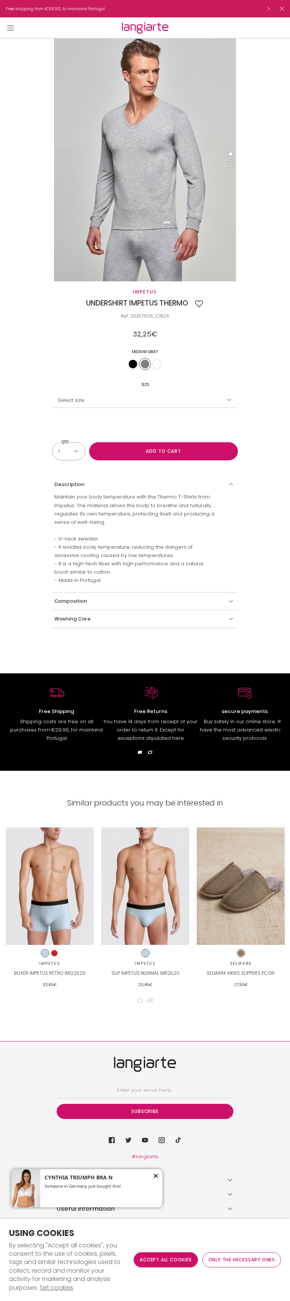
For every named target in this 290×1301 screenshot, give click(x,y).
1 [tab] (230, 154)
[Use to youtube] (145, 1140)
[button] (199, 303)
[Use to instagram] (162, 1140)
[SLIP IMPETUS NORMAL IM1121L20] (145, 886)
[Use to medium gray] (145, 364)
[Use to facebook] (112, 1140)
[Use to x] (128, 1140)
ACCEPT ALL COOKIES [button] (165, 1259)
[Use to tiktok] (178, 1140)
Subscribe (144, 1111)
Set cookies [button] (56, 1288)
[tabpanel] (145, 160)
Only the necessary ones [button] (241, 1259)
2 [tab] (230, 160)
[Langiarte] (145, 28)
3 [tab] (230, 165)
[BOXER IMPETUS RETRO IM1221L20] (50, 886)
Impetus (145, 292)
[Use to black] (133, 364)
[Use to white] (157, 364)
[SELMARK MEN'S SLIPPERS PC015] (241, 886)
